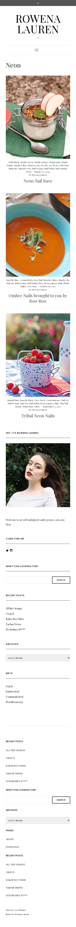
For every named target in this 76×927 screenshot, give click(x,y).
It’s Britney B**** (15, 629)
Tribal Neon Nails (38, 415)
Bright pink (54, 162)
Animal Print (13, 400)
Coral (48, 400)
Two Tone (32, 286)
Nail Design (37, 168)
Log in (9, 686)
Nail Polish (49, 168)
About (10, 839)
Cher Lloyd (39, 400)
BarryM (9, 280)
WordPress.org (14, 702)
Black (30, 400)
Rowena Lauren (38, 23)
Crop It (10, 613)
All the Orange (14, 608)
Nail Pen (24, 403)
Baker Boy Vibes (15, 619)
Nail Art (10, 283)
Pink (60, 283)
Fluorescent (34, 165)
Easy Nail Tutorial (42, 280)
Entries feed (12, 691)
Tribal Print (27, 406)
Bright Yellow (20, 165)
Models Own (25, 168)
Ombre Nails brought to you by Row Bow (38, 298)
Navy (40, 283)
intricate (56, 400)
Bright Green (26, 162)
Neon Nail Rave (38, 181)
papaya (53, 283)
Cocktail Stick (26, 280)
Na (67, 280)
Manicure (13, 168)
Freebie (44, 165)
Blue (16, 280)
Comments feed (14, 696)
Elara (8, 910)
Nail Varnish (61, 168)
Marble (62, 280)
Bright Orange (41, 162)
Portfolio (12, 846)
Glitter (54, 280)
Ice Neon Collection (59, 165)
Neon (28, 171)
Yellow (37, 406)
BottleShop (13, 162)
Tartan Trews (13, 624)
